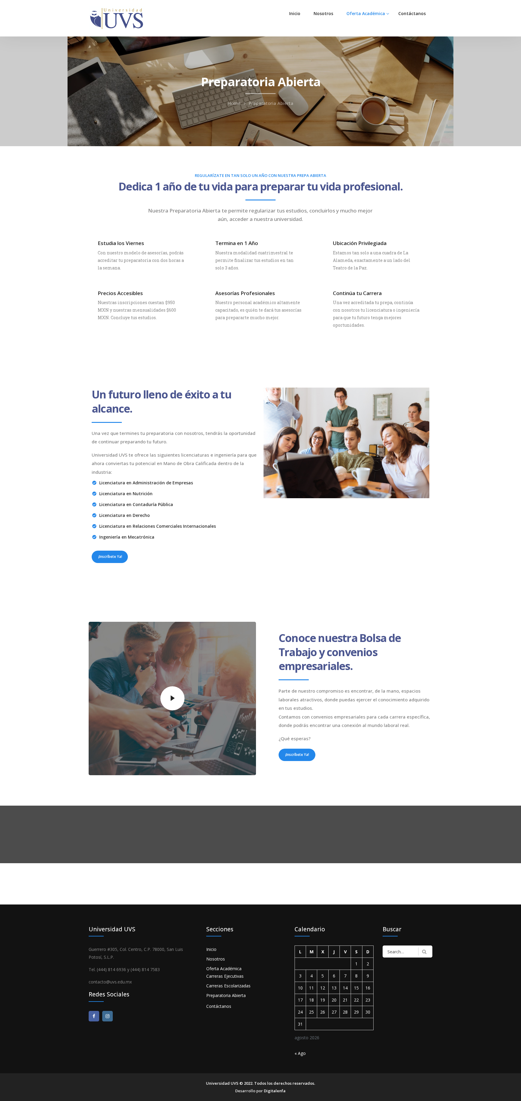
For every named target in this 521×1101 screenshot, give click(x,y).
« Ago (300, 1053)
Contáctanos (412, 13)
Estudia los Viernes (121, 243)
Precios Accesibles (120, 293)
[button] (110, 557)
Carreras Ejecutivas (225, 976)
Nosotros (323, 13)
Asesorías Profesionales (245, 293)
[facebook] (94, 1016)
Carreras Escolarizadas (228, 986)
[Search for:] (407, 951)
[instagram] (107, 1016)
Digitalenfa (275, 1090)
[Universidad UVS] (117, 17)
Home (234, 103)
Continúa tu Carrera (357, 293)
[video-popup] (172, 698)
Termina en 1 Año (236, 243)
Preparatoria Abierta (226, 995)
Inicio (294, 13)
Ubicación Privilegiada (360, 243)
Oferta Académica (365, 13)
